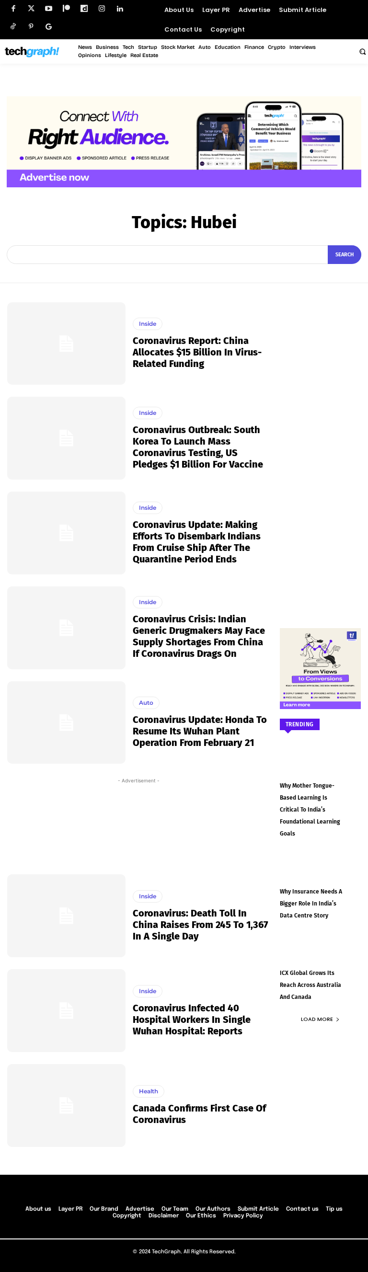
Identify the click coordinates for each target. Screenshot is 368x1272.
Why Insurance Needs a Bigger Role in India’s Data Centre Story (311, 903)
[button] (362, 51)
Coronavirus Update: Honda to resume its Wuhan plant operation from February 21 (200, 731)
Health (148, 1091)
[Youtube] (48, 8)
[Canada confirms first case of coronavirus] (66, 1105)
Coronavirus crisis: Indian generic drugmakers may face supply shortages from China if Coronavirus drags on (199, 636)
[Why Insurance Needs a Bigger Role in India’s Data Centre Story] (320, 873)
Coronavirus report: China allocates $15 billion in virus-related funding (197, 352)
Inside (147, 323)
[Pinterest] (30, 26)
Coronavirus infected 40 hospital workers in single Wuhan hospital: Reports (192, 1019)
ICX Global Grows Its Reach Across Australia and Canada (310, 985)
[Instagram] (101, 8)
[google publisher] (48, 26)
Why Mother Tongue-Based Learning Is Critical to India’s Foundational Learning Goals (310, 809)
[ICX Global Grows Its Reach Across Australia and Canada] (320, 955)
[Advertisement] (138, 824)
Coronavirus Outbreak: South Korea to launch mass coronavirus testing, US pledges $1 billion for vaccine (198, 447)
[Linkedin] (119, 8)
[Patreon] (66, 8)
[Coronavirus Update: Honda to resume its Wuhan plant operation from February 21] (66, 722)
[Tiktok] (13, 26)
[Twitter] (30, 8)
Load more (317, 1019)
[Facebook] (13, 8)
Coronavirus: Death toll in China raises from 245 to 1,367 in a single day (200, 924)
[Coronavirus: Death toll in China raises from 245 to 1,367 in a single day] (66, 915)
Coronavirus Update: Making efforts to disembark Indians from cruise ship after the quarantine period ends (197, 542)
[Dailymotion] (84, 8)
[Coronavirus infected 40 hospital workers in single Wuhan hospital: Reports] (66, 1010)
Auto (146, 702)
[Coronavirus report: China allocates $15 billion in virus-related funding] (66, 343)
